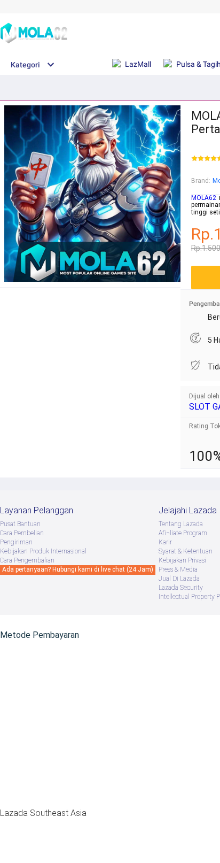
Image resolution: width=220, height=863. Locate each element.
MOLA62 (203, 198)
